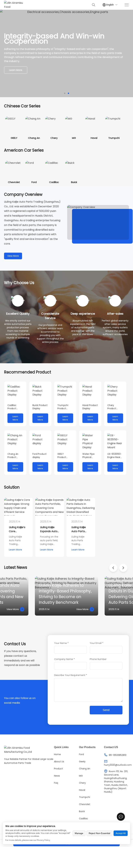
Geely (82, 761)
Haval (82, 790)
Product (58, 768)
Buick (82, 811)
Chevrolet (84, 804)
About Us (59, 761)
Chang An (84, 768)
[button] (64, 93)
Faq (56, 782)
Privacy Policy (43, 840)
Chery (82, 782)
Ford (81, 754)
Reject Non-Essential (99, 833)
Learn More (15, 70)
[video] (98, 222)
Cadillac (83, 818)
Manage (79, 833)
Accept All (121, 833)
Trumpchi (84, 797)
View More (13, 256)
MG (81, 775)
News (57, 775)
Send (106, 710)
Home (57, 754)
